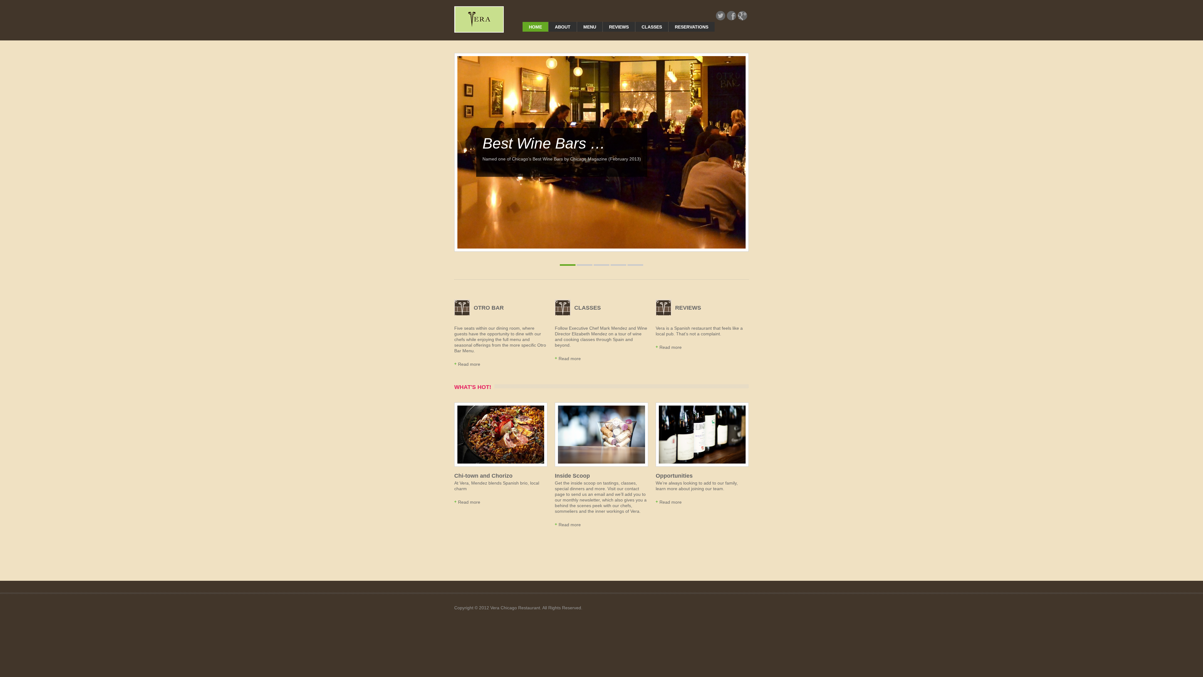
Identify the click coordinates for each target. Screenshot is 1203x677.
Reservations (691, 26)
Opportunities (674, 476)
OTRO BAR (489, 308)
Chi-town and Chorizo (483, 476)
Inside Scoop (572, 476)
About (562, 26)
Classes (652, 26)
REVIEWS (688, 308)
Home (535, 26)
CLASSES (587, 308)
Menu (589, 26)
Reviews (619, 26)
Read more (469, 364)
